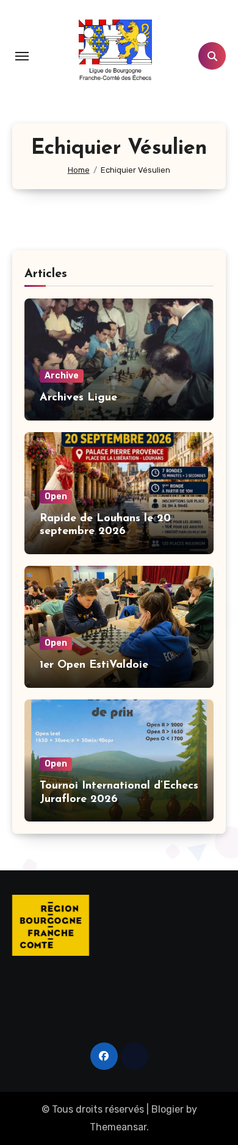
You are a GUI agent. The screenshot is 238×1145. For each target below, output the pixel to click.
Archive (62, 375)
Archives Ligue (78, 397)
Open (56, 496)
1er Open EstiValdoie (94, 665)
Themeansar (118, 1127)
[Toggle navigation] (22, 56)
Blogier (167, 1109)
